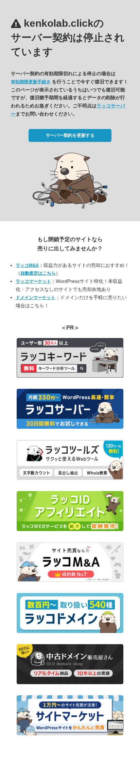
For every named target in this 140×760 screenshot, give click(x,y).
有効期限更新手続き (31, 81)
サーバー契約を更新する (70, 135)
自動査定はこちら (38, 273)
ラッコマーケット (33, 281)
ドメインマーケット (35, 297)
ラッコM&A (27, 265)
